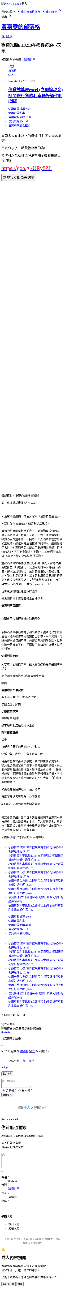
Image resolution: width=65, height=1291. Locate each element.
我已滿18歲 (8, 1284)
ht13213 (5, 1031)
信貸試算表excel (18, 121)
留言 (32, 1051)
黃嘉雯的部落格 (20, 27)
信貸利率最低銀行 (19, 125)
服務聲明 (37, 1242)
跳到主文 (6, 36)
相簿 (11, 66)
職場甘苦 (29, 59)
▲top (4, 1067)
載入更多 (7, 1073)
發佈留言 (7, 1095)
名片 (11, 75)
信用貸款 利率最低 (19, 117)
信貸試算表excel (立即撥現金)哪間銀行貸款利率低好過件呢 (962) (35, 95)
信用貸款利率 (16, 113)
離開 (20, 1284)
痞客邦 (24, 1051)
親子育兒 (28, 1060)
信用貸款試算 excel (19, 108)
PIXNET (16, 1239)
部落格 (12, 70)
